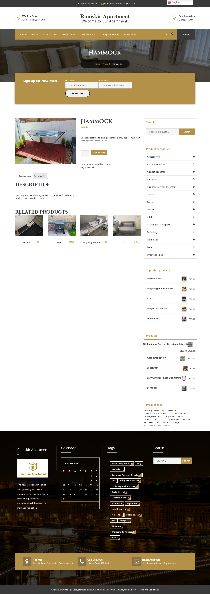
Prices (34, 34)
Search (187, 131)
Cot (124, 242)
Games (151, 201)
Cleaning (151, 194)
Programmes (69, 34)
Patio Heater (149, 422)
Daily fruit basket (181, 413)
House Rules (88, 34)
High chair (159, 419)
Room (150, 247)
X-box (166, 425)
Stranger (176, 422)
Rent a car (152, 239)
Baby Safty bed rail (91, 242)
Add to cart (99, 152)
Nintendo (186, 419)
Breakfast (172, 410)
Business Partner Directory (161, 186)
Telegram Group (109, 34)
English (175, 2)
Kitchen (151, 217)
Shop (186, 34)
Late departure (173, 419)
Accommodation (156, 164)
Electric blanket (183, 416)
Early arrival (169, 416)
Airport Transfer (156, 171)
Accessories (50, 34)
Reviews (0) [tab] (39, 176)
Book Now (130, 34)
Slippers (26, 242)
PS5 (158, 422)
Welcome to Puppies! (152, 425)
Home (23, 34)
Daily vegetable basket (153, 416)
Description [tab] (24, 176)
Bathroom (152, 179)
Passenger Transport (158, 224)
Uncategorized (155, 254)
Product (106, 63)
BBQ (59, 242)
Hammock (89, 167)
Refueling (152, 232)
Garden (107, 164)
